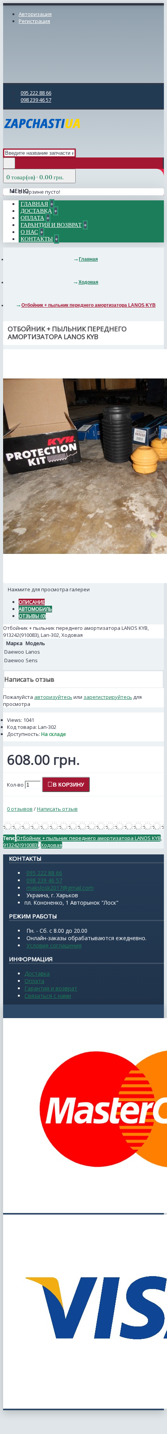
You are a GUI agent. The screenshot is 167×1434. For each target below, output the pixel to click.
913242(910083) (20, 845)
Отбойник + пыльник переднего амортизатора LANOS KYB (88, 838)
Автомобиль (35, 609)
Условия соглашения (54, 945)
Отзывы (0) (32, 616)
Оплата (34, 981)
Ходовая (51, 845)
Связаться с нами (47, 995)
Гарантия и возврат (50, 988)
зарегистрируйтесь (108, 696)
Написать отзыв (57, 808)
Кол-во (15, 784)
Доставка (37, 973)
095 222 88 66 (44, 873)
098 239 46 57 (44, 880)
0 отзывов (20, 808)
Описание (32, 602)
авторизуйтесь (53, 696)
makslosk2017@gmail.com (60, 887)
